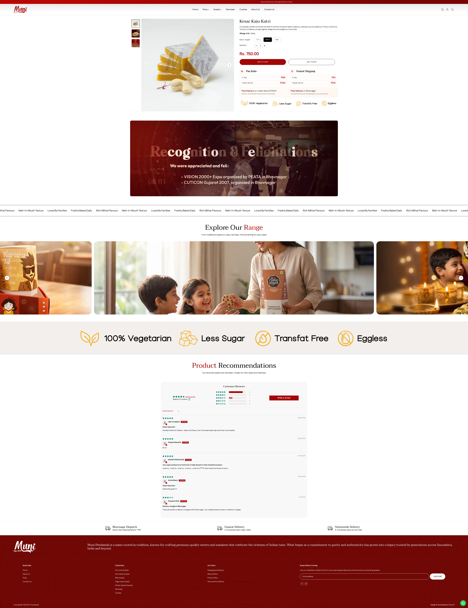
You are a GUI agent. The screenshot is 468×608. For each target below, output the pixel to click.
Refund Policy (212, 574)
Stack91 (451, 605)
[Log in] (447, 9)
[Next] (229, 65)
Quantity (243, 45)
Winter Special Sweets (124, 585)
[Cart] (452, 9)
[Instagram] (306, 584)
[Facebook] (302, 584)
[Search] (442, 9)
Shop (205, 9)
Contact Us (269, 9)
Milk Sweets (119, 578)
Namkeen (230, 9)
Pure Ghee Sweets (122, 574)
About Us (255, 9)
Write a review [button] (284, 398)
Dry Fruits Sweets (122, 570)
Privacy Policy (212, 578)
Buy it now (311, 62)
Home (195, 9)
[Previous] (146, 65)
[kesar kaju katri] (187, 65)
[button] (221, 392)
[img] (168, 418)
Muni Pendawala (33, 605)
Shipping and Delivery (215, 570)
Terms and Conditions (215, 581)
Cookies (243, 9)
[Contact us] (463, 603)
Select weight (244, 39)
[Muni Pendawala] (20, 9)
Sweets (217, 9)
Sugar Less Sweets (122, 581)
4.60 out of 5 (190, 397)
